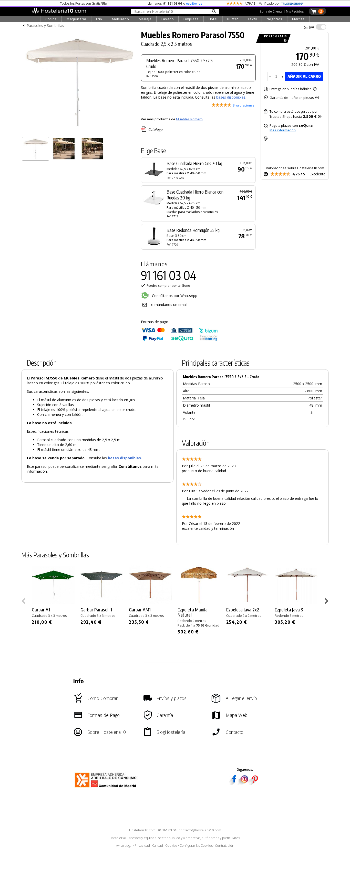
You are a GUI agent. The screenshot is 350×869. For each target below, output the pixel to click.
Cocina (51, 19)
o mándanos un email (169, 304)
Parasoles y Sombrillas (45, 25)
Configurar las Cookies (196, 845)
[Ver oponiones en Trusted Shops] (292, 3)
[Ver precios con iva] (321, 27)
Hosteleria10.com (142, 830)
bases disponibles (230, 97)
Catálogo (155, 129)
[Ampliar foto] (79, 132)
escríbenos (194, 3)
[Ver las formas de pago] (179, 339)
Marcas (298, 19)
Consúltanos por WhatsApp (174, 295)
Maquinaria (76, 19)
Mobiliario (120, 19)
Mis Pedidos (295, 11)
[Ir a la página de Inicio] (59, 12)
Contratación (224, 845)
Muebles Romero (189, 119)
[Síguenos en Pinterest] (255, 783)
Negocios (274, 19)
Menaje (145, 19)
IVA (309, 27)
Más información (283, 130)
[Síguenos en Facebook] (234, 783)
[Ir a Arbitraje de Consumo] (107, 788)
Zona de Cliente (271, 11)
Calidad (157, 845)
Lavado (167, 19)
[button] (327, 602)
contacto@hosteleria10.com (200, 830)
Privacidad (142, 845)
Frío (99, 19)
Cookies (171, 845)
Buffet (232, 19)
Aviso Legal (124, 845)
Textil (252, 19)
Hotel (213, 19)
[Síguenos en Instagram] (244, 783)
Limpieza (191, 19)
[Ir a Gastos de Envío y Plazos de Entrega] (284, 40)
